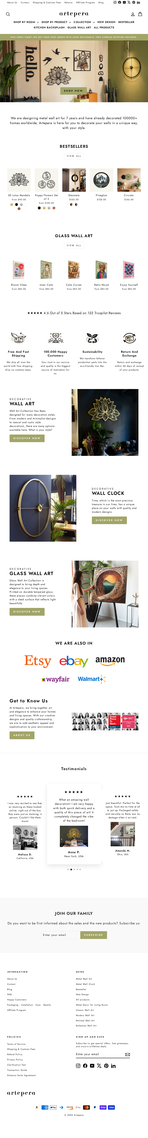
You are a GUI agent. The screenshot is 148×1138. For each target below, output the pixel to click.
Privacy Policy (15, 1059)
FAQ (9, 994)
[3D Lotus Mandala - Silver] (21, 204)
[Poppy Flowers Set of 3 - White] (46, 212)
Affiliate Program (85, 2)
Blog (101, 2)
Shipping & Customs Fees (47, 2)
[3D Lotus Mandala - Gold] (11, 204)
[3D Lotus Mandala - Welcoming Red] (19, 208)
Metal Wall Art (84, 978)
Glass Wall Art (79, 27)
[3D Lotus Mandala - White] (26, 204)
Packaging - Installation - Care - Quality (29, 1004)
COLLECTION (83, 22)
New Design (82, 994)
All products (83, 999)
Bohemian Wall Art (86, 1025)
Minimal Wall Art (85, 1020)
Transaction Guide (17, 1070)
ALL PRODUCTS (104, 27)
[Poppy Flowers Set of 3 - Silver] (49, 208)
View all (74, 156)
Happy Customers (17, 999)
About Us (12, 2)
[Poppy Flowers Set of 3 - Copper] (54, 208)
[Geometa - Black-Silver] (76, 204)
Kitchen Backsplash (49, 27)
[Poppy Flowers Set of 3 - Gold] (44, 208)
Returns (69, 2)
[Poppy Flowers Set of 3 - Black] (39, 208)
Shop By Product (55, 22)
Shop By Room (25, 22)
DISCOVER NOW (27, 438)
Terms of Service (16, 1044)
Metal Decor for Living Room (92, 1004)
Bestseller (81, 989)
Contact (25, 2)
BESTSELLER (126, 22)
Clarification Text (16, 1064)
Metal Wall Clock (85, 984)
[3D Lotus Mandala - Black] (16, 204)
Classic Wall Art (85, 1010)
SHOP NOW (73, 90)
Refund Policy (14, 1054)
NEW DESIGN (106, 22)
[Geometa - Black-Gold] (71, 204)
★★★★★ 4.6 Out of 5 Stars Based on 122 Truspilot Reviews (74, 313)
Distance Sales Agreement (21, 1075)
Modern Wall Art (85, 1015)
